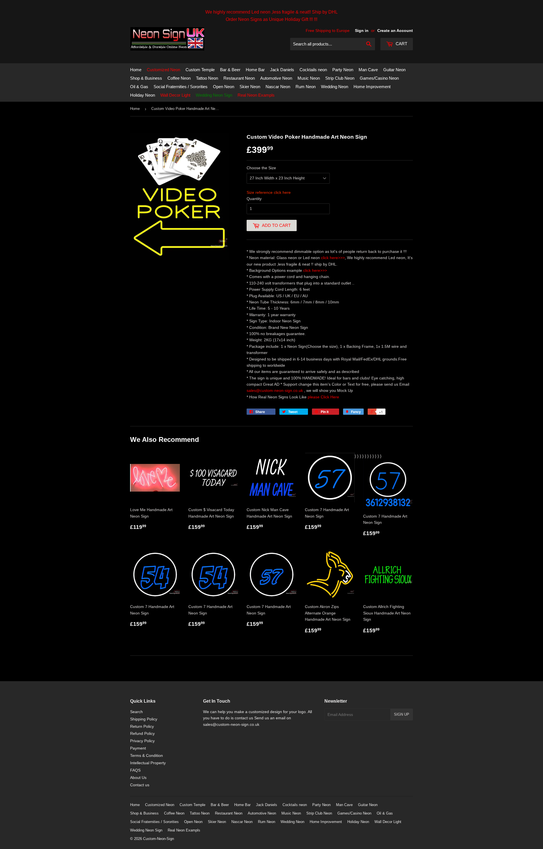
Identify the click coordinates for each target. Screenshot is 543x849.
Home (135, 69)
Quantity (254, 198)
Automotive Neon (276, 78)
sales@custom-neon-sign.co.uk (275, 390)
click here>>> (333, 257)
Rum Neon (306, 86)
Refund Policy (142, 733)
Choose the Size (261, 168)
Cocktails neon (313, 69)
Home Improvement (372, 86)
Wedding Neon (334, 86)
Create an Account (395, 30)
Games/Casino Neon (379, 78)
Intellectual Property (148, 763)
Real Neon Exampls (256, 95)
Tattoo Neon (207, 78)
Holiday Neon (142, 95)
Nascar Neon (278, 86)
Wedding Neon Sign (214, 95)
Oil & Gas (139, 86)
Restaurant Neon (239, 78)
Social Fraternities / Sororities (181, 86)
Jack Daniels (282, 69)
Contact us (139, 785)
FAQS (135, 770)
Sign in (362, 30)
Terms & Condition (146, 755)
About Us (138, 777)
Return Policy (142, 726)
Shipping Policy (143, 719)
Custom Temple (200, 69)
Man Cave (368, 69)
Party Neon (342, 69)
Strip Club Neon (339, 78)
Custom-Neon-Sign (158, 839)
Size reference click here (269, 192)
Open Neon (223, 86)
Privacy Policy (142, 741)
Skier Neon (250, 86)
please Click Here (323, 397)
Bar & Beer (230, 69)
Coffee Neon (179, 78)
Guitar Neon (394, 69)
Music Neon (309, 78)
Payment (138, 748)
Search (136, 711)
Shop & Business (146, 78)
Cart (401, 43)
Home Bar (255, 69)
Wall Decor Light (175, 95)
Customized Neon (163, 69)
